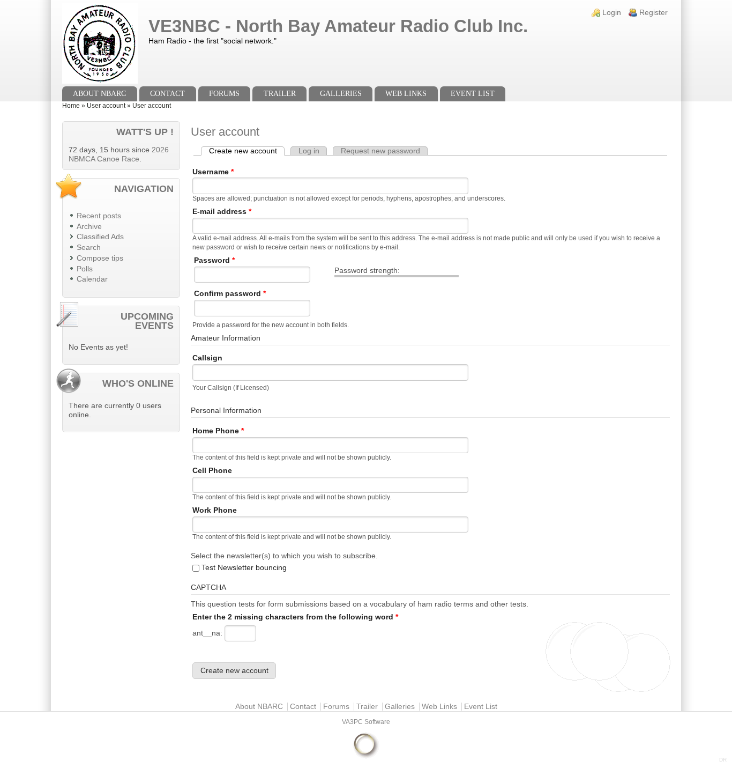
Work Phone (214, 510)
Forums (224, 94)
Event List (473, 94)
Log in (308, 151)
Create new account (247, 151)
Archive (89, 227)
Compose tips (100, 258)
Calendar (92, 279)
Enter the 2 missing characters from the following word (295, 617)
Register (653, 13)
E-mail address (221, 212)
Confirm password (230, 294)
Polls (85, 269)
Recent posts (99, 216)
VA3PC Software (366, 722)
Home (71, 105)
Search (89, 247)
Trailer (280, 94)
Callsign (207, 358)
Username (213, 172)
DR (723, 760)
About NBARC (99, 94)
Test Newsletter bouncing (244, 568)
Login (611, 13)
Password (214, 260)
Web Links (406, 94)
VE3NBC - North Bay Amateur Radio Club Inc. (338, 26)
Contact (167, 94)
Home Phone (218, 431)
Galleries (341, 94)
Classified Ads (100, 237)
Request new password (380, 151)
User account (106, 105)
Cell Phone (212, 471)
